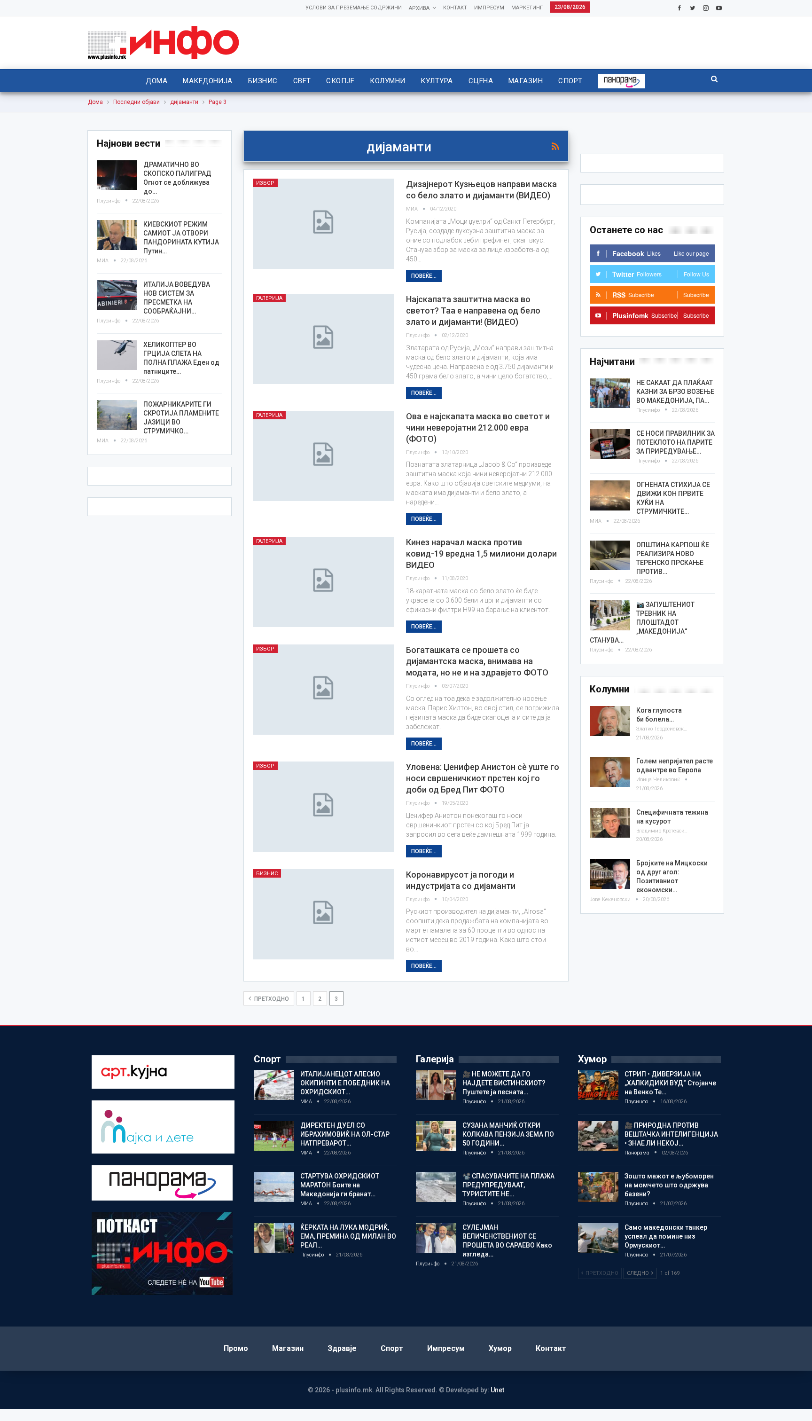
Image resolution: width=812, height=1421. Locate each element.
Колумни (387, 81)
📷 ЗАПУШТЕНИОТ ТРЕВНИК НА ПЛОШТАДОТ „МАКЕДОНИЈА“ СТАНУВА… (642, 622)
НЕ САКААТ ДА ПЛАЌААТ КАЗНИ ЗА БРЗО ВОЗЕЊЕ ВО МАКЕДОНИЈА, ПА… (675, 391)
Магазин (525, 81)
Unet (497, 1390)
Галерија (269, 298)
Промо (236, 1348)
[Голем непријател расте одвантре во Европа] (610, 772)
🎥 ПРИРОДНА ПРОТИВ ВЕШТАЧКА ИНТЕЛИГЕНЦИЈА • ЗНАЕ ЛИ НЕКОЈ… (671, 1134)
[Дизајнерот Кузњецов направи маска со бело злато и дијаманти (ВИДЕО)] (323, 224)
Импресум (489, 8)
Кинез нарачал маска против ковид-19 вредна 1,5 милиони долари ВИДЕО (481, 553)
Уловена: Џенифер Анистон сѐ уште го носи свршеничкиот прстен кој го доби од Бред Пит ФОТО (482, 778)
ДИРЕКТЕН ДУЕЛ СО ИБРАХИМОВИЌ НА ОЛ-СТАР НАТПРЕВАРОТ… (345, 1134)
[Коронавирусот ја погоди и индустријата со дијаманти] (323, 914)
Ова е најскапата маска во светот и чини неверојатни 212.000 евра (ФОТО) (478, 427)
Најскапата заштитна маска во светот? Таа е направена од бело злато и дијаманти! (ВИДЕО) (473, 310)
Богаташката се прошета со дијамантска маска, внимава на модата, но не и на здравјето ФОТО (477, 661)
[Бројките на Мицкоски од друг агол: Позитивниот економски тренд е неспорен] (610, 874)
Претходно (271, 999)
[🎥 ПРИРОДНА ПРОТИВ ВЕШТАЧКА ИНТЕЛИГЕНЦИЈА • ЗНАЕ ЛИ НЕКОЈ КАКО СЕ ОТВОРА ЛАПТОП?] (598, 1136)
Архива (419, 8)
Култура (437, 81)
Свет (302, 81)
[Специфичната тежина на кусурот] (610, 823)
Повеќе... (424, 276)
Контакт (455, 8)
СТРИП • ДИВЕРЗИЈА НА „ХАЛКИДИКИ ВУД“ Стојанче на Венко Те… (670, 1083)
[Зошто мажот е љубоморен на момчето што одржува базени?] (598, 1187)
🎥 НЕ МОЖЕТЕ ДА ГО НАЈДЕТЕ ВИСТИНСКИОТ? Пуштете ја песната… (504, 1083)
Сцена (480, 81)
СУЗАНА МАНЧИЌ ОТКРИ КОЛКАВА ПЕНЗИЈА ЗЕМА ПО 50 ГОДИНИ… (508, 1134)
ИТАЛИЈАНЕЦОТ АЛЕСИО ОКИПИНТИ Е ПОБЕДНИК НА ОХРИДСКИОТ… (345, 1083)
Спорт (570, 81)
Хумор (500, 1348)
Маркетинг (527, 8)
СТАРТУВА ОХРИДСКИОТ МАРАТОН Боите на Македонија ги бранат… (339, 1185)
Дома (156, 81)
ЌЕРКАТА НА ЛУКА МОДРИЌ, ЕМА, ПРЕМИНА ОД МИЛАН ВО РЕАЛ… (348, 1236)
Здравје (342, 1348)
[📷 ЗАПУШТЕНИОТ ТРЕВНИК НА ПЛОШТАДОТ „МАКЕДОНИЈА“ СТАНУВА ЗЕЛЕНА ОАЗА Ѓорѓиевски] (610, 615)
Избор (265, 183)
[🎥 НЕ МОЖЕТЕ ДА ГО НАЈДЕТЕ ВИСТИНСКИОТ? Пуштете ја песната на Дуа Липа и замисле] (436, 1085)
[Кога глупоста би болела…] (610, 721)
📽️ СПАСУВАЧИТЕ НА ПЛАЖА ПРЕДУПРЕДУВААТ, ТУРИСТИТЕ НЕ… (508, 1185)
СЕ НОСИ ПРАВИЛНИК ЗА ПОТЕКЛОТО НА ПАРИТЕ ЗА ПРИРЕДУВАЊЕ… (675, 442)
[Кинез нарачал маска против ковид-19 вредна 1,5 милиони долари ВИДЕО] (323, 582)
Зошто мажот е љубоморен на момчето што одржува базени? (669, 1185)
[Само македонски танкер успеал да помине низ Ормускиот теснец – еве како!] (598, 1238)
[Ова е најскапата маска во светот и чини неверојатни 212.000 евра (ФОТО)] (323, 456)
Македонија (208, 81)
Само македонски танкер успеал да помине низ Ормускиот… (666, 1236)
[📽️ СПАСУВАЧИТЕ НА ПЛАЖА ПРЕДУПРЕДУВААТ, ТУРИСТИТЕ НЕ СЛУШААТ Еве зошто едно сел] (436, 1187)
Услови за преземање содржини (353, 8)
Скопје (340, 81)
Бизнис (263, 81)
